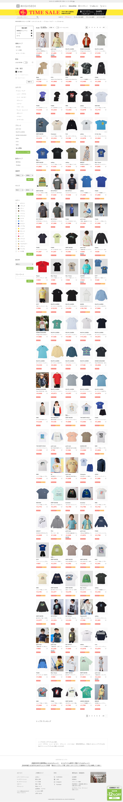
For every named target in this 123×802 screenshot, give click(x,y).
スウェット (20, 100)
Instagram (58, 782)
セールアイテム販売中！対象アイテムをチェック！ (75, 763)
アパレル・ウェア (48, 21)
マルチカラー (23, 243)
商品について (38, 786)
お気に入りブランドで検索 (23, 152)
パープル (22, 226)
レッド (22, 236)
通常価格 (18, 47)
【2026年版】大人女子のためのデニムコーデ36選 (36, 765)
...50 (103, 27)
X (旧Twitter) (59, 777)
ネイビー (22, 223)
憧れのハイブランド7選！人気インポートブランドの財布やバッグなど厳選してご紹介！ (76, 765)
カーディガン (20, 119)
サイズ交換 (38, 781)
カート (105, 6)
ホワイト (22, 203)
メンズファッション (22, 779)
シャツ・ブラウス (21, 94)
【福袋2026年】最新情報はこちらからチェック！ (45, 763)
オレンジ (22, 231)
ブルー (22, 221)
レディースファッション (23, 777)
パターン (22, 246)
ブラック (22, 206)
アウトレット (20, 786)
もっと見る (19, 148)
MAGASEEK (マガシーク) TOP (22, 21)
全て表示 (20, 71)
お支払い (37, 777)
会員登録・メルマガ (40, 788)
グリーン (22, 216)
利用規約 (74, 779)
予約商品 (18, 165)
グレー (22, 208)
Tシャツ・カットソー (22, 110)
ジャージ (19, 103)
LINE (57, 779)
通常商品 (18, 162)
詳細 (73, 1)
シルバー (22, 241)
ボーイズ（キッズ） (37, 21)
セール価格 (19, 50)
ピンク (22, 233)
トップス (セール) (59, 21)
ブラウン (22, 211)
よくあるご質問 (39, 791)
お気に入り (95, 6)
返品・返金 (38, 784)
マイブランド (84, 6)
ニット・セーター (21, 97)
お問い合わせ (38, 793)
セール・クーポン (20, 53)
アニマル (22, 248)
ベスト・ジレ (20, 106)
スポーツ (19, 784)
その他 (22, 251)
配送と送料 (38, 779)
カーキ (22, 218)
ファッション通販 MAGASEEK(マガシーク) (26, 6)
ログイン (64, 6)
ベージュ (22, 213)
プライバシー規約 (76, 781)
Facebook (58, 784)
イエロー (22, 228)
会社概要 (74, 777)
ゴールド (22, 238)
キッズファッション (22, 781)
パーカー (19, 116)
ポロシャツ (20, 113)
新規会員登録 (72, 6)
